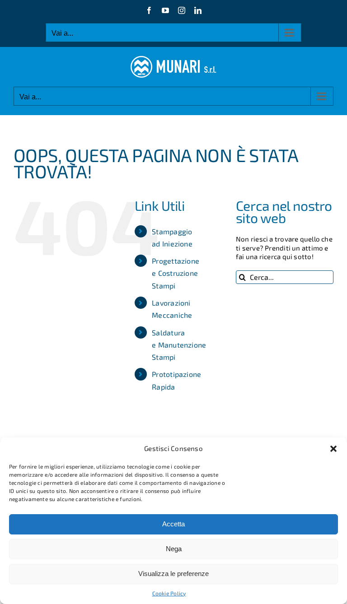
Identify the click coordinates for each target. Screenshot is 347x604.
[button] (333, 448)
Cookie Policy (169, 593)
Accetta (173, 524)
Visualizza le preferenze (173, 573)
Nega (174, 549)
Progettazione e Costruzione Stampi (175, 272)
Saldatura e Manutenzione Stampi (179, 344)
